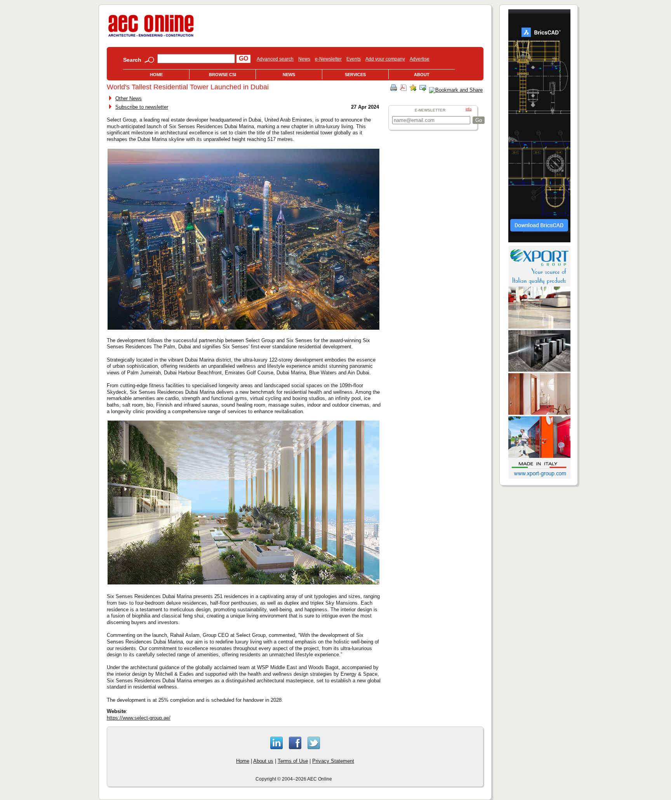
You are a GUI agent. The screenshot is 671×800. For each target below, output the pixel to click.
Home (156, 74)
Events (353, 59)
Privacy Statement (333, 761)
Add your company (385, 59)
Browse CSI (222, 74)
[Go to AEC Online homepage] (151, 37)
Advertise (419, 59)
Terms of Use (293, 761)
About (421, 74)
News (304, 59)
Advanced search (275, 59)
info (468, 109)
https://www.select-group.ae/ (138, 718)
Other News (128, 98)
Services (355, 74)
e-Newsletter (328, 59)
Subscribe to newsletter (141, 107)
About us (263, 761)
